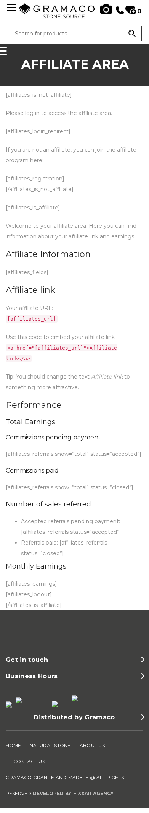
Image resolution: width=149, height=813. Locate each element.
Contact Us (29, 761)
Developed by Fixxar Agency (73, 793)
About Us (92, 745)
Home (13, 745)
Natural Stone (50, 745)
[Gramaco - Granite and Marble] (74, 16)
